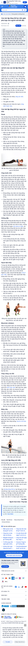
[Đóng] (2, 2)
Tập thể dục (9, 519)
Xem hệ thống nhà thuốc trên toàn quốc (14, 552)
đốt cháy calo (11, 387)
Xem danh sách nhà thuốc (14, 555)
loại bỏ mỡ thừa (21, 421)
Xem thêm (10, 514)
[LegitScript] (9, 609)
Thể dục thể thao (6, 522)
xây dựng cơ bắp (18, 226)
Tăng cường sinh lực (19, 519)
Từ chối (8, 642)
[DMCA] (17, 606)
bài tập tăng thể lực (9, 489)
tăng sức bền (19, 96)
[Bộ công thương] (5, 606)
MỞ (25, 2)
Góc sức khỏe (7, 14)
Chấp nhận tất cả (19, 642)
